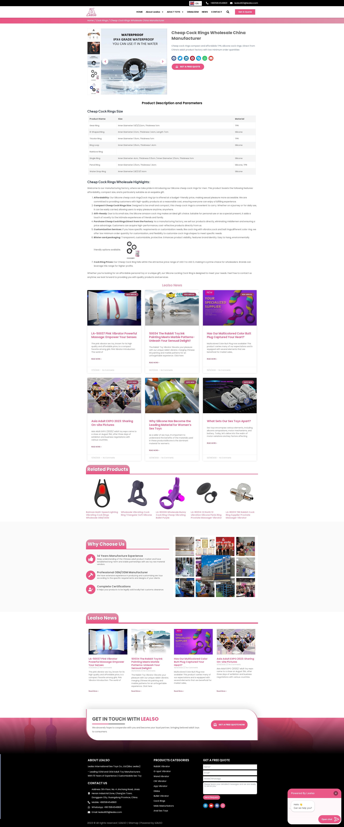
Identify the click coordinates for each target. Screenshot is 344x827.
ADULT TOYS (173, 11)
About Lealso (153, 11)
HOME (139, 11)
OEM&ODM (193, 11)
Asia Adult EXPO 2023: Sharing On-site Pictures (112, 423)
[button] (228, 12)
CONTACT (216, 11)
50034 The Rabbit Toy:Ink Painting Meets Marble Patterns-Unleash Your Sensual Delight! (172, 337)
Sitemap (133, 823)
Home (90, 20)
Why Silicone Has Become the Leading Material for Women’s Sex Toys (170, 424)
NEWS (205, 11)
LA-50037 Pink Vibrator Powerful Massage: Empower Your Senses (114, 335)
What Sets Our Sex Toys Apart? (229, 421)
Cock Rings (102, 20)
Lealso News (102, 618)
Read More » (96, 359)
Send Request (211, 797)
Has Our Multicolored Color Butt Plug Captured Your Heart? (229, 335)
